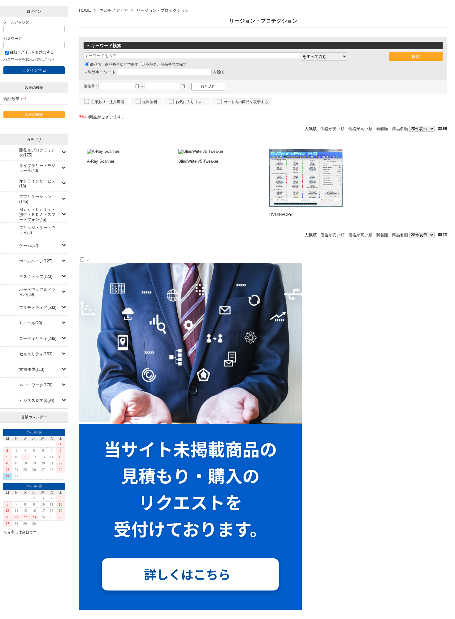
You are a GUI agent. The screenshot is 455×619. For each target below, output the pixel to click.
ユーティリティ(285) (37, 338)
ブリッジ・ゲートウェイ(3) (37, 230)
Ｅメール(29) (30, 323)
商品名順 (400, 128)
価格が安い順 (332, 128)
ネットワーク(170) (35, 385)
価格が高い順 (360, 128)
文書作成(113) (31, 369)
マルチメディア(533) (37, 307)
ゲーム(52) (28, 245)
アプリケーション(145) (35, 199)
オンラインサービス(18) (37, 183)
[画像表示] (440, 128)
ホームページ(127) (35, 261)
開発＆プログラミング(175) (37, 152)
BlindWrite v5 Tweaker (198, 161)
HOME (85, 10)
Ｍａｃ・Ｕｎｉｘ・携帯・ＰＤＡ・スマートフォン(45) (37, 214)
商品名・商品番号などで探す (114, 64)
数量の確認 (34, 114)
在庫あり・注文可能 (107, 102)
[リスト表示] (445, 128)
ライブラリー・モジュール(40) (37, 168)
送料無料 (149, 102)
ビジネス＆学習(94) (36, 400)
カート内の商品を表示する (245, 102)
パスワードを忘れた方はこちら (29, 59)
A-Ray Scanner (100, 161)
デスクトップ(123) (35, 276)
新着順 (382, 128)
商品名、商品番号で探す (166, 64)
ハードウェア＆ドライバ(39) (37, 292)
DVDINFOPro (281, 214)
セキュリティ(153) (35, 354)
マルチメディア (114, 10)
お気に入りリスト (190, 102)
